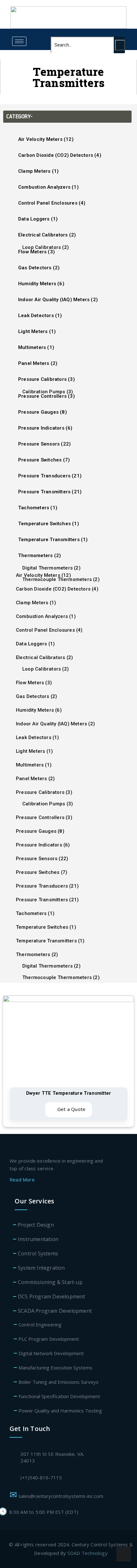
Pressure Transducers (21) (50, 476)
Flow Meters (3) (34, 683)
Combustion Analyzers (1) (48, 187)
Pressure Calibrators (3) (46, 379)
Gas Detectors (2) (39, 268)
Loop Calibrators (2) (45, 247)
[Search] (120, 45)
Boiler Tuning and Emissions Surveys (58, 1382)
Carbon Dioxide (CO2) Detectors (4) (59, 155)
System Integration (41, 1267)
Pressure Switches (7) (44, 460)
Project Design (36, 1224)
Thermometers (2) (39, 555)
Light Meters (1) (37, 331)
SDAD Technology (88, 1553)
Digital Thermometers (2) (51, 568)
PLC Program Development (48, 1339)
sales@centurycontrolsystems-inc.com (62, 1496)
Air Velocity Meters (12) (46, 139)
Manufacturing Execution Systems (55, 1367)
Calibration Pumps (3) (47, 392)
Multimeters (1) (36, 347)
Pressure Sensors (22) (44, 444)
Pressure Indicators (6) (45, 428)
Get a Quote (70, 1109)
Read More (23, 1179)
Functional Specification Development (59, 1396)
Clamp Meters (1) (38, 171)
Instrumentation (38, 1239)
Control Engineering (39, 1324)
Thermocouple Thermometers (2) (61, 579)
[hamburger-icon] (19, 41)
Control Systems (38, 1253)
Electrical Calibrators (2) (47, 235)
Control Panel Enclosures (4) (52, 203)
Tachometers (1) (37, 508)
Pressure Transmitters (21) (50, 492)
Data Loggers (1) (38, 219)
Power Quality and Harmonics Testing (60, 1410)
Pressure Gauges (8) (42, 412)
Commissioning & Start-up (50, 1282)
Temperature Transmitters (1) (53, 539)
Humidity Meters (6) (41, 284)
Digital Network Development (51, 1353)
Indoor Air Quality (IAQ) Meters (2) (58, 299)
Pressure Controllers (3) (44, 817)
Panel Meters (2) (37, 363)
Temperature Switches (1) (48, 523)
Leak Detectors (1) (40, 315)
